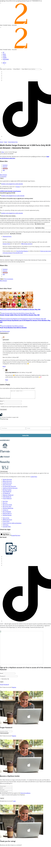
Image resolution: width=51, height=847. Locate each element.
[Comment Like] (3, 368)
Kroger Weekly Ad (7, 498)
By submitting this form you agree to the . (15, 793)
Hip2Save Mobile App (8, 508)
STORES (5, 57)
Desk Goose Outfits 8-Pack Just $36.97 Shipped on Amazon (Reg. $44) (20, 309)
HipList (2, 178)
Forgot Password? (4, 684)
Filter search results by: (6, 69)
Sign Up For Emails (7, 504)
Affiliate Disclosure (7, 519)
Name (2, 401)
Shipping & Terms (7, 236)
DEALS (4, 54)
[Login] (0, 139)
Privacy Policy (6, 521)
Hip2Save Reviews (7, 515)
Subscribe (25, 435)
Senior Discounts (7, 484)
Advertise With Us (7, 513)
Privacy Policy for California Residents (12, 523)
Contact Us (5, 510)
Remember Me (5, 679)
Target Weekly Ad (7, 491)
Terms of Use (6, 518)
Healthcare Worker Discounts (10, 488)
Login (14, 801)
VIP (3, 52)
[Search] (0, 27)
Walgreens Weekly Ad (8, 495)
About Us (5, 503)
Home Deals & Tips (13, 142)
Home (1, 142)
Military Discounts (7, 481)
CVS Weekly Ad (6, 493)
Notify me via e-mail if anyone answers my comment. (14, 406)
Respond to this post (5, 398)
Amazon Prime (6, 244)
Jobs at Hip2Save (7, 511)
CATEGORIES (6, 59)
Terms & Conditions (25, 793)
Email (2, 404)
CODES (4, 56)
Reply (4, 366)
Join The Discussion (5, 331)
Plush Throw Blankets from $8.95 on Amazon (13, 327)
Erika (2, 152)
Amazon (18, 186)
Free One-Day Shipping (22, 251)
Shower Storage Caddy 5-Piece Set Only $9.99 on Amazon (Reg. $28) (20, 315)
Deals (5, 142)
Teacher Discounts (7, 479)
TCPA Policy (5, 525)
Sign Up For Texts (7, 506)
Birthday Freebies (7, 490)
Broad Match (17, 69)
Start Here (5, 501)
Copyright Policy (7, 526)
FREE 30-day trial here (26, 244)
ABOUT (4, 63)
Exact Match (25, 69)
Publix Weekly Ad (7, 496)
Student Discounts (7, 483)
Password (2, 676)
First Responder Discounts (9, 486)
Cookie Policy (33, 476)
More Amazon (3, 175)
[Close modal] (0, 630)
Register (14, 687)
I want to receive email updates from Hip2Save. (13, 795)
